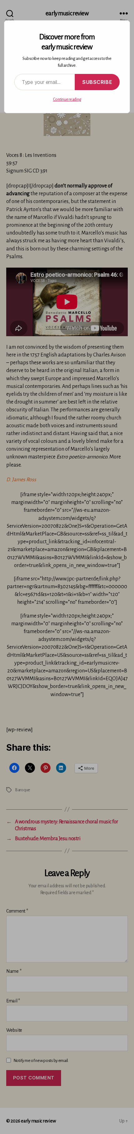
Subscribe (97, 82)
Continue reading (67, 99)
